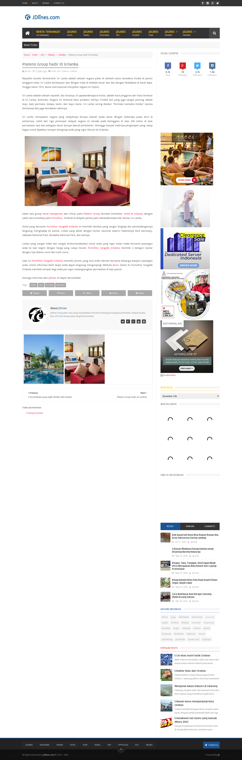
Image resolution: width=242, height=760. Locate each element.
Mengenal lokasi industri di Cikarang (196, 686)
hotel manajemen (53, 213)
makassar (191, 634)
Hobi (85, 745)
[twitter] (217, 3)
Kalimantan (184, 617)
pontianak (180, 639)
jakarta (206, 628)
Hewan (59, 745)
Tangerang (208, 622)
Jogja (173, 617)
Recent (170, 526)
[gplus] (212, 3)
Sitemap (45, 3)
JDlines (72, 33)
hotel (34, 55)
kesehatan (179, 634)
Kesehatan (44, 745)
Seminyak (196, 622)
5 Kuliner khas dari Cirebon (190, 670)
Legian (165, 622)
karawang (166, 634)
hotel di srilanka (133, 213)
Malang (185, 622)
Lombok (175, 622)
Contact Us (59, 3)
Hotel (73, 745)
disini (116, 265)
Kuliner (29, 745)
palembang (167, 639)
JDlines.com (48, 755)
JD (219, 755)
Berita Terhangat (48, 33)
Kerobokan (197, 617)
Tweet (36, 293)
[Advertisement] (160, 17)
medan (202, 634)
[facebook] (203, 3)
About (35, 3)
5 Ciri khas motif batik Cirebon (192, 655)
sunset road (193, 639)
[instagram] (207, 3)
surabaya (206, 639)
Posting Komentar (34, 413)
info (42, 55)
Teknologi (123, 745)
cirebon (197, 628)
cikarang (186, 628)
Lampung (209, 617)
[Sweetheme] (133, 321)
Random (190, 526)
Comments (209, 526)
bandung (166, 628)
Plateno (51, 55)
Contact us (213, 745)
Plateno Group (91, 213)
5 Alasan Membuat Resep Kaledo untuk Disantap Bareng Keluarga (193, 550)
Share (62, 293)
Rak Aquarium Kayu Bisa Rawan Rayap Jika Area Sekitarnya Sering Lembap (195, 536)
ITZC (137, 745)
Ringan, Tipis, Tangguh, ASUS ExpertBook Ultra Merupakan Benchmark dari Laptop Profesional (194, 566)
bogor (176, 628)
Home (24, 3)
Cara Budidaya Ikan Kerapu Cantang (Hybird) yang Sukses (191, 596)
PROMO (149, 745)
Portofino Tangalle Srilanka (62, 226)
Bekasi (165, 617)
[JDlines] (123, 321)
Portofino (57, 218)
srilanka (62, 55)
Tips (109, 745)
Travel (97, 745)
